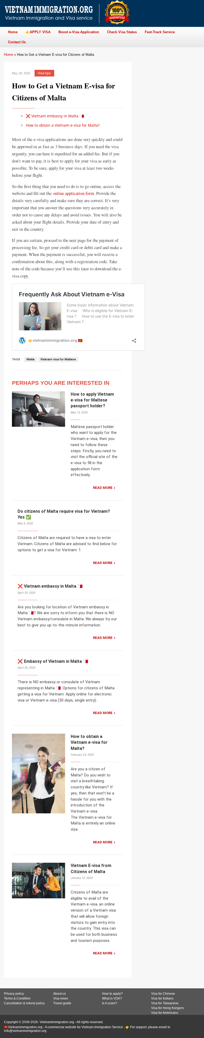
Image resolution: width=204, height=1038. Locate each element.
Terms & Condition (17, 998)
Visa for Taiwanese (164, 1003)
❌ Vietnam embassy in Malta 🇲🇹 (54, 115)
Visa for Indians (162, 998)
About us (59, 994)
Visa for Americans (164, 1013)
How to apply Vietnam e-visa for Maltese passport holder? (92, 400)
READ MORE (103, 488)
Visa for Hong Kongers (167, 1008)
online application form (73, 193)
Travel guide (62, 1003)
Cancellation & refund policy (24, 1003)
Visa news (60, 998)
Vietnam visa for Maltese (58, 359)
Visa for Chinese (163, 994)
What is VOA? (112, 998)
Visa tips (44, 73)
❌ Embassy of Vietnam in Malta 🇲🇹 (53, 661)
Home (8, 55)
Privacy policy (14, 994)
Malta (31, 359)
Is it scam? (109, 1003)
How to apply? (112, 994)
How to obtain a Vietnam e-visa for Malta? (62, 125)
